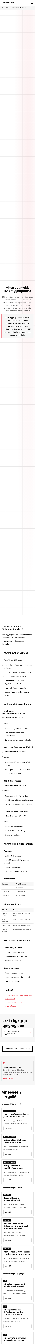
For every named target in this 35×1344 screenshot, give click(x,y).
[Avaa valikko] (32, 3)
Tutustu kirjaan (8, 1078)
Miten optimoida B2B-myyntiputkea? (12, 1032)
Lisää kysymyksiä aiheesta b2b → (17, 1049)
